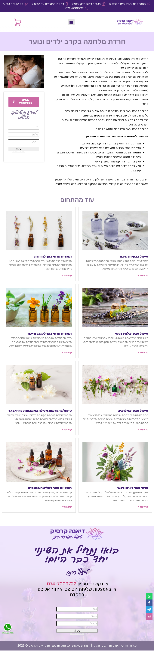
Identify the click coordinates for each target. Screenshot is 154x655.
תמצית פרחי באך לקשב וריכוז (49, 333)
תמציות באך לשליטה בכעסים (50, 488)
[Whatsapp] (149, 596)
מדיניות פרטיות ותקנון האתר (110, 645)
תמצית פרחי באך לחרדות (53, 256)
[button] (71, 22)
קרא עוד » (143, 275)
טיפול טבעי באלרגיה (133, 411)
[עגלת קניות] (17, 22)
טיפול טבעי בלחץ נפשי (131, 333)
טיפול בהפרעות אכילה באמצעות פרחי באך (40, 411)
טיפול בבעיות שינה (134, 256)
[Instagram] (149, 616)
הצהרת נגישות (81, 645)
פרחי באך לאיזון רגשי (132, 488)
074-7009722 (61, 584)
